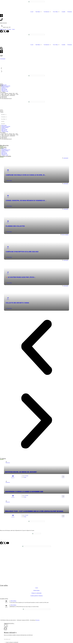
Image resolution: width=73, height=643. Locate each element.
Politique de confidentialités (36, 593)
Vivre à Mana (55, 11)
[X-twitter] (4, 31)
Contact (36, 587)
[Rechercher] (6, 625)
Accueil (31, 11)
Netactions (37, 620)
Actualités (63, 11)
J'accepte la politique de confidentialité (12, 642)
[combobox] (9, 623)
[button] (36, 68)
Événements (69, 11)
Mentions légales (36, 590)
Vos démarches (46, 11)
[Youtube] (7, 31)
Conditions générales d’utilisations (36, 595)
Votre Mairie (37, 11)
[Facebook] (1, 31)
